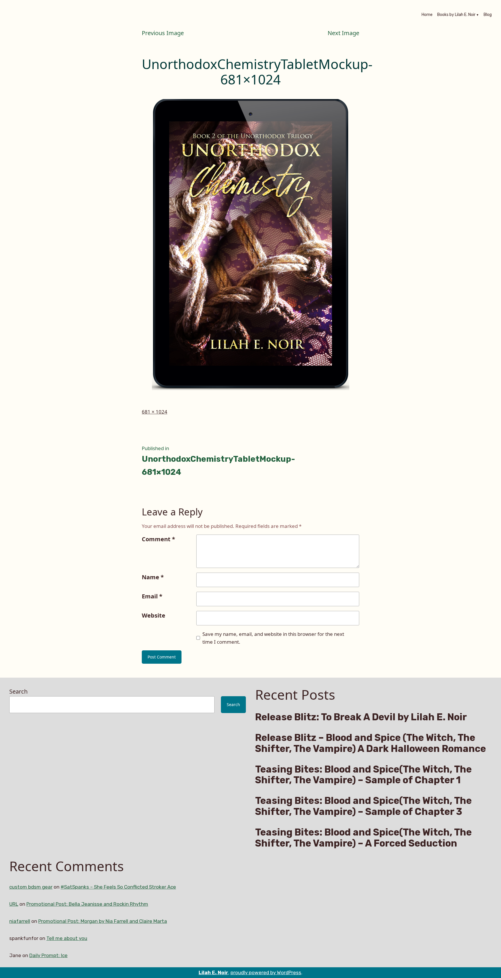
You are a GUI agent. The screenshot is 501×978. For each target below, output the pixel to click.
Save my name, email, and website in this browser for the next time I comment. (273, 638)
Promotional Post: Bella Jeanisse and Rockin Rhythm (87, 904)
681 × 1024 (154, 411)
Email (152, 596)
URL (13, 904)
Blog (488, 15)
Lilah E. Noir (213, 972)
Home (427, 15)
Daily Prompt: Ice (48, 955)
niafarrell (19, 921)
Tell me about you (66, 938)
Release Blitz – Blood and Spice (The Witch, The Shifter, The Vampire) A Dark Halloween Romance (370, 743)
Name (153, 577)
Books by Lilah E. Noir (456, 15)
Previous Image (163, 33)
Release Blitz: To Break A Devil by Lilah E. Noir (361, 717)
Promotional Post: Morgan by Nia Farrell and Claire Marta (102, 921)
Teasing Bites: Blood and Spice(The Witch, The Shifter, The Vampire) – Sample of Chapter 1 (363, 775)
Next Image (343, 33)
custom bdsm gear (30, 887)
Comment (158, 539)
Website (153, 615)
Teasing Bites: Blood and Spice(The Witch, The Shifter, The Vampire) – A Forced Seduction (363, 838)
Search (18, 691)
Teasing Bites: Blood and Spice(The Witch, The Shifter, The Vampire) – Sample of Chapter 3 (363, 806)
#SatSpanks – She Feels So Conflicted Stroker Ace (118, 887)
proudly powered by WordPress (265, 972)
